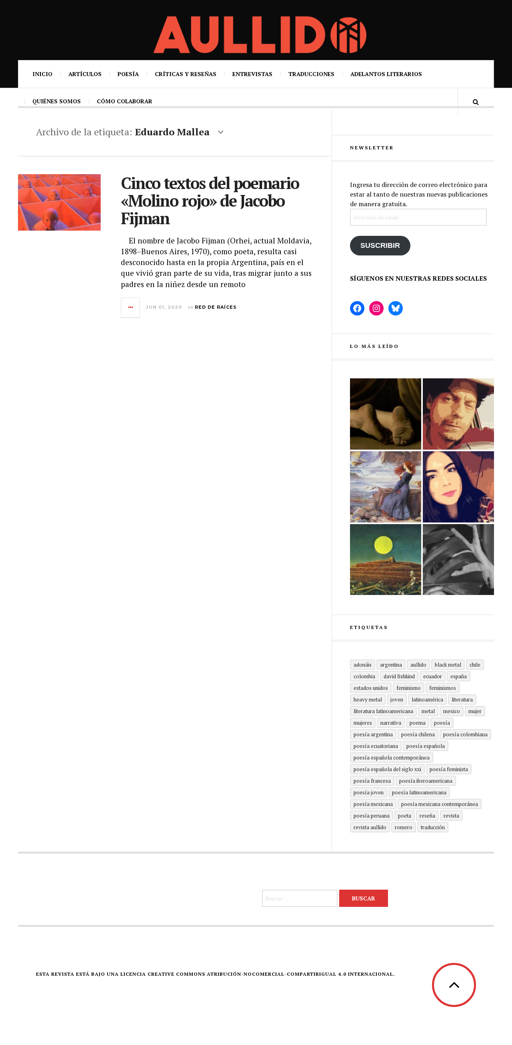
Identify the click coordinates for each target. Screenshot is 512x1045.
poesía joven (369, 792)
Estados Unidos (371, 687)
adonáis (363, 664)
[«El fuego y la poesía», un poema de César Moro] (385, 559)
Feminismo (408, 687)
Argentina (391, 664)
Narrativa (390, 722)
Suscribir (380, 245)
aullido (418, 664)
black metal (448, 664)
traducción (433, 827)
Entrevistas (252, 74)
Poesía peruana (372, 815)
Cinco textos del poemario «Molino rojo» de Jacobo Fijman (210, 200)
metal (428, 711)
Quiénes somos (56, 101)
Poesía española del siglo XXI (387, 769)
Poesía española (425, 746)
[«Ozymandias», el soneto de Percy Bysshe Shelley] (385, 414)
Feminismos (442, 687)
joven (396, 699)
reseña (427, 815)
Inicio (42, 74)
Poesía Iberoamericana (425, 780)
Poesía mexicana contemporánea (439, 804)
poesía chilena (418, 734)
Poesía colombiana (465, 734)
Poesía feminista (449, 769)
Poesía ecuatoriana (376, 746)
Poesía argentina (373, 734)
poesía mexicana (373, 804)
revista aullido (370, 827)
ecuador (432, 676)
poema (418, 722)
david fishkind (399, 676)
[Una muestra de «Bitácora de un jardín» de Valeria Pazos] (458, 486)
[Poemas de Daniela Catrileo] (458, 559)
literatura (462, 699)
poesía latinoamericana (419, 792)
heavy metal (368, 699)
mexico (451, 711)
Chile (475, 664)
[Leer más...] (130, 307)
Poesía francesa (372, 780)
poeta (404, 815)
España (458, 676)
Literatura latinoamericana (383, 711)
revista (451, 815)
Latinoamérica (427, 699)
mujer (475, 711)
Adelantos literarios (386, 74)
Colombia (364, 676)
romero (403, 827)
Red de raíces (216, 307)
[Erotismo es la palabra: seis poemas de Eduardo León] (458, 414)
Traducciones (311, 74)
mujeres (363, 722)
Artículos (85, 74)
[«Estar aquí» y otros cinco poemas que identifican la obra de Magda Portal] (385, 486)
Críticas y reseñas (185, 74)
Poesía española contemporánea (392, 757)
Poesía (128, 74)
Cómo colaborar (124, 101)
